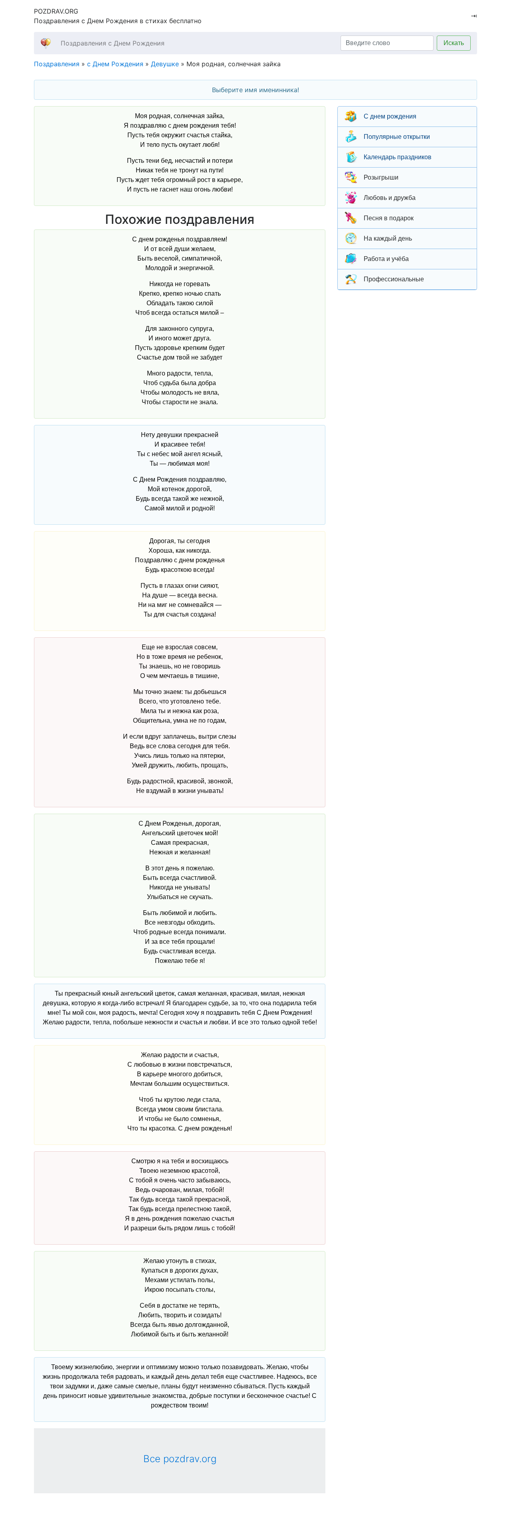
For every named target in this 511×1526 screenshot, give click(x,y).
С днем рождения (390, 116)
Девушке (165, 64)
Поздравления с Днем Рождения (112, 43)
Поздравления (56, 64)
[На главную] (45, 43)
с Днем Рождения (115, 64)
